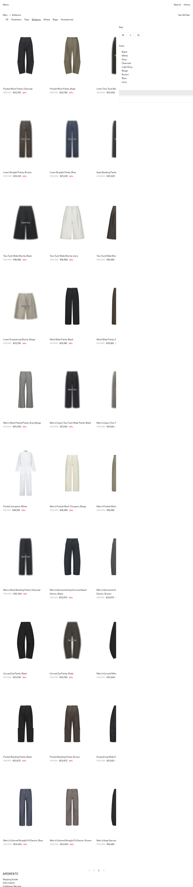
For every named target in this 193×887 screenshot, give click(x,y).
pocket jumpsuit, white (15, 506)
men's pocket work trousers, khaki (114, 506)
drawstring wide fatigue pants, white (162, 756)
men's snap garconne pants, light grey (163, 840)
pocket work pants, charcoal (17, 88)
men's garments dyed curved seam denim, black (68, 592)
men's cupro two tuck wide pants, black (70, 422)
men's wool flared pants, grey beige (22, 422)
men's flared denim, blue (156, 590)
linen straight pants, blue (63, 172)
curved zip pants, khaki (62, 673)
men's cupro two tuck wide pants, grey (116, 422)
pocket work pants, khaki (62, 88)
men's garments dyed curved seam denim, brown (115, 592)
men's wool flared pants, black (159, 339)
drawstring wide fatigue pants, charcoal (117, 756)
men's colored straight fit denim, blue (23, 840)
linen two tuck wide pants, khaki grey (116, 88)
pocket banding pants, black (17, 756)
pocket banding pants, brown (65, 756)
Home (187, 4)
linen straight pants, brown (17, 172)
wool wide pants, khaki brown (111, 339)
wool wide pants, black (61, 339)
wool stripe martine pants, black (159, 673)
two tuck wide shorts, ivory (64, 255)
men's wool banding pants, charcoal (21, 590)
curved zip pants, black (15, 673)
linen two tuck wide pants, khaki (160, 88)
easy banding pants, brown (157, 172)
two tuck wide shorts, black (17, 255)
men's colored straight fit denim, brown (71, 840)
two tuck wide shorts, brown (111, 255)
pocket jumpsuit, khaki (154, 422)
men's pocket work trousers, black (161, 506)
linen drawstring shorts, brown (159, 255)
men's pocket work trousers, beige (68, 506)
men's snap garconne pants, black (114, 840)
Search (177, 4)
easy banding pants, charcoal (111, 172)
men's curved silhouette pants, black (115, 673)
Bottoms (16, 15)
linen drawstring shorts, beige (19, 339)
